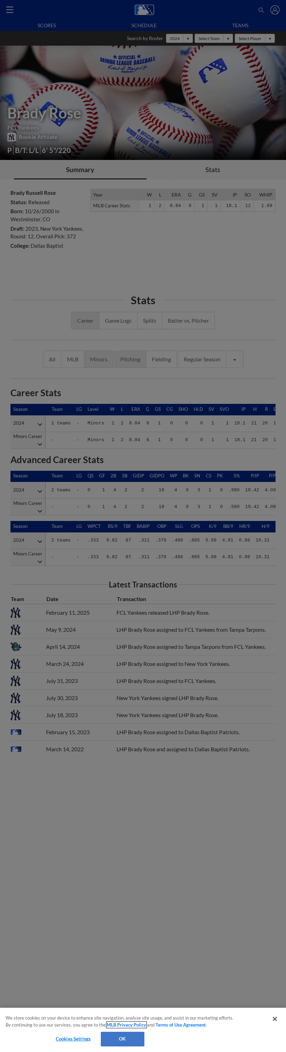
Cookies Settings (73, 1039)
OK (122, 1039)
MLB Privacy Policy (126, 1025)
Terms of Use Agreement (181, 1025)
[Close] (275, 1019)
